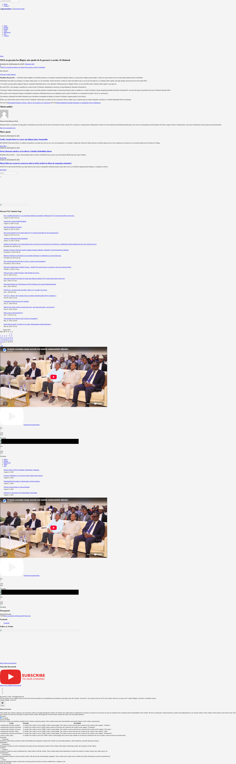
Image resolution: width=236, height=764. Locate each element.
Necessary (5, 718)
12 (4, 338)
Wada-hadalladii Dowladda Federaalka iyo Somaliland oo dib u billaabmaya (78, 103)
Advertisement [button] (4, 753)
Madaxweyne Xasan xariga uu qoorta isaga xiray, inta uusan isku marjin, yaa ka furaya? (29, 307)
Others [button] (2, 758)
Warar (2, 56)
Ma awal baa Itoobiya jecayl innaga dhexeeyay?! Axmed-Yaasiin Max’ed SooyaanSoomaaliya (31, 233)
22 (10, 340)
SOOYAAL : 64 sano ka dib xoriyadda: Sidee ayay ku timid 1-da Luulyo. (25, 290)
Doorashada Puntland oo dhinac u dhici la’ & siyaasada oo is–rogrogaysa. (29, 103)
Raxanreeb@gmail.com (24, 616)
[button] (118, 427)
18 (3, 340)
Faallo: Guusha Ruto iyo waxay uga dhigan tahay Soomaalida (24, 139)
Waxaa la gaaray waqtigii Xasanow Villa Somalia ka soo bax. (21, 273)
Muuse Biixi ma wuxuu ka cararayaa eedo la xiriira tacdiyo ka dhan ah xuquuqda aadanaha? (36, 163)
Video (5, 464)
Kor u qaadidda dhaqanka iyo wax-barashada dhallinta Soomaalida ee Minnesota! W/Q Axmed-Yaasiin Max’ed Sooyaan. (39, 215)
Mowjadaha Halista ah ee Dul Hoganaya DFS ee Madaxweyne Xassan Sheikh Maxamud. (30, 284)
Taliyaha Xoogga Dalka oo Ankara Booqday (17, 487)
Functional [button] (3, 737)
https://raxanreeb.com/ (10, 616)
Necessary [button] (3, 716)
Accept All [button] (13, 700)
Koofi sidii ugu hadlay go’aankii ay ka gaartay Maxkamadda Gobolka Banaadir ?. (27, 324)
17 (1, 340)
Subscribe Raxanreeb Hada (31, 425)
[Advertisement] (106, 190)
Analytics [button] (3, 747)
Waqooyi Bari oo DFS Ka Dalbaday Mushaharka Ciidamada (21, 470)
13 (6, 338)
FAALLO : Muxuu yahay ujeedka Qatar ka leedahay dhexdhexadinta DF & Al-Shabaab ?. (30, 295)
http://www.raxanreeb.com (7, 128)
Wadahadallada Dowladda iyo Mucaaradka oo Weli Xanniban (22, 481)
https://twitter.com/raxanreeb (8, 663)
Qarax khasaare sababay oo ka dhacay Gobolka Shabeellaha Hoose (26, 151)
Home (5, 459)
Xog (5, 466)
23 (12, 340)
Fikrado (6, 461)
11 (3, 338)
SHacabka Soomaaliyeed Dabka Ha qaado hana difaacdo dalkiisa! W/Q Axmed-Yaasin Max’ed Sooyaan (34, 278)
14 (8, 338)
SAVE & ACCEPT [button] (5, 763)
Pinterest (13, 74)
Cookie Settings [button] (4, 700)
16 (12, 338)
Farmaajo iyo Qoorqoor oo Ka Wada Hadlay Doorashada (20, 493)
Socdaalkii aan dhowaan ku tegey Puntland (16, 301)
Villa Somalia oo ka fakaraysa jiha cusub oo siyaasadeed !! (21, 318)
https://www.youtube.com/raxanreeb (10, 685)
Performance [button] (3, 742)
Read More (3, 146)
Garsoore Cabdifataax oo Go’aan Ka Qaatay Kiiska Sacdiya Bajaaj (23, 475)
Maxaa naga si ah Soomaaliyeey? (13, 313)
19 (4, 340)
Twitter (8, 74)
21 (8, 340)
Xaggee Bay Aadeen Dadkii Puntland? (15, 221)
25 (3, 342)
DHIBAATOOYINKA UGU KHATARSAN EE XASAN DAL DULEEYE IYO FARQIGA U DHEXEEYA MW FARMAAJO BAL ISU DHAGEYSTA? (50, 244)
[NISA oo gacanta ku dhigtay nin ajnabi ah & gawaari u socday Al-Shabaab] (22, 67)
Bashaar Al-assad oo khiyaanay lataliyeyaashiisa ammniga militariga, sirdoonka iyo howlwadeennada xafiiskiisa (36, 250)
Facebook (3, 74)
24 (1, 342)
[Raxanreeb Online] (12, 9)
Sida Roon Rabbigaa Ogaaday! (13, 227)
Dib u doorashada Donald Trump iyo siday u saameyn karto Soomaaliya (25, 261)
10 (1, 338)
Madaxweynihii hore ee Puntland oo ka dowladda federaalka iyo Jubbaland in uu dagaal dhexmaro (32, 255)
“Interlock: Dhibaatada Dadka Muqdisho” (16, 238)
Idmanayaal (7, 462)
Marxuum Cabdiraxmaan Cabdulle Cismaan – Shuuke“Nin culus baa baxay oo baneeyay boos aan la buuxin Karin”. (38, 267)
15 (10, 338)
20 (6, 340)
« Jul (1, 346)
